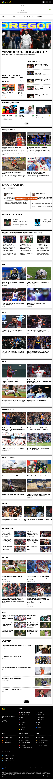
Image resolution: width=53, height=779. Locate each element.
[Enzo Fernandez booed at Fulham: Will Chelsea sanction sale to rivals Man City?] (39, 418)
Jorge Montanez (5, 536)
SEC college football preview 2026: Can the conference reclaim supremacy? (9, 247)
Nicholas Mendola (38, 74)
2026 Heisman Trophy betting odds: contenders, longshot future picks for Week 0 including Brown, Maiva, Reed (38, 600)
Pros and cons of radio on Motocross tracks (13, 475)
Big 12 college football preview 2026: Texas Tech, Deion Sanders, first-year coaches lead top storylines (43, 247)
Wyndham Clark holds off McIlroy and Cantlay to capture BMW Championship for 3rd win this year (8, 617)
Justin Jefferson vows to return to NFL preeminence (37, 304)
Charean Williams (5, 680)
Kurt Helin (37, 97)
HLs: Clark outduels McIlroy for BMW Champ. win (7, 624)
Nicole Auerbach (5, 56)
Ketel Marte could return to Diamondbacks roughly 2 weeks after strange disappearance (13, 381)
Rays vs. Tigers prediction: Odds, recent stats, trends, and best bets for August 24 (13, 599)
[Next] (23, 81)
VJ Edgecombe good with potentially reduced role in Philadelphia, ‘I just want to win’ (38, 332)
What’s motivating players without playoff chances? (11, 520)
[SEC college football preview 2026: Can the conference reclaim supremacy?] (9, 239)
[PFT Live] (43, 109)
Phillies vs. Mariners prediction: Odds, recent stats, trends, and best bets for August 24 (38, 575)
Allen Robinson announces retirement (11, 678)
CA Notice (14, 768)
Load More (26, 701)
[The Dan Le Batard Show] (9, 109)
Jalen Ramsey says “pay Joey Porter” (11, 656)
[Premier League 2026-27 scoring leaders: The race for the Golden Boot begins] (39, 439)
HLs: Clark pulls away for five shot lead (7, 631)
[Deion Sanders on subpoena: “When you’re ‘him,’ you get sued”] (43, 649)
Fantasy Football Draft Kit (37, 16)
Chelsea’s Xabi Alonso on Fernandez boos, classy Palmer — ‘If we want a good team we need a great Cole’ (13, 429)
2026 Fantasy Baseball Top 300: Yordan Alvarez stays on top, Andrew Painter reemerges (32, 533)
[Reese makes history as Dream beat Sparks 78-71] (30, 66)
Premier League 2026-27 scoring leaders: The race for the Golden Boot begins (38, 449)
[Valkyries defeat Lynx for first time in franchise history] (30, 81)
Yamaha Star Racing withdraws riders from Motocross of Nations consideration (38, 494)
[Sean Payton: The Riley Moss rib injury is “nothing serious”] (43, 671)
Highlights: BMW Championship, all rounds (31, 617)
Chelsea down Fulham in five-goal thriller (42, 72)
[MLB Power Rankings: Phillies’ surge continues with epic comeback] (39, 164)
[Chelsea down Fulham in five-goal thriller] (30, 73)
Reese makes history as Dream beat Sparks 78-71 (41, 65)
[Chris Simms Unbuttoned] (26, 109)
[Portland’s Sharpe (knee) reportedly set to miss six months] (30, 96)
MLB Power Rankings (17, 16)
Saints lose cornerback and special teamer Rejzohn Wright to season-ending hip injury (38, 283)
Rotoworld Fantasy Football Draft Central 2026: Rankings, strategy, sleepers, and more (32, 541)
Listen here (46, 224)
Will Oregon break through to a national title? (24, 51)
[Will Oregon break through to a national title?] (26, 35)
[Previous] (21, 81)
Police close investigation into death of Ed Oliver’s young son (13, 304)
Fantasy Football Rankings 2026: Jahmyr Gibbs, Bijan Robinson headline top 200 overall (8, 541)
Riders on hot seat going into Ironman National (11, 173)
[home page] (6, 2)
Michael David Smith (6, 287)
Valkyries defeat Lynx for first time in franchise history (42, 80)
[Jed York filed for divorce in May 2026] (43, 693)
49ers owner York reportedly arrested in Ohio (42, 87)
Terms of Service (19, 768)
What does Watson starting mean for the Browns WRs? (7, 548)
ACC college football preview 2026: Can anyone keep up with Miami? (25, 247)
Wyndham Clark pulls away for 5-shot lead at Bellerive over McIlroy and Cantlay (32, 624)
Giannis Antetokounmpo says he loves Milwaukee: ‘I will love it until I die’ (12, 331)
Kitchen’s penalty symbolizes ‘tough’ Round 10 (38, 476)
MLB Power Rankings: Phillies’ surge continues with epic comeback (36, 173)
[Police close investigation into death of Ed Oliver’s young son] (14, 294)
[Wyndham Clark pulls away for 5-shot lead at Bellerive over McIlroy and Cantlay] (45, 625)
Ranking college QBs (27, 16)
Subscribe (4, 720)
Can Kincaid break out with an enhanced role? (32, 548)
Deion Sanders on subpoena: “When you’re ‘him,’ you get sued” (16, 646)
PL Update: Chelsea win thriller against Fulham (37, 148)
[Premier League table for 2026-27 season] (14, 439)
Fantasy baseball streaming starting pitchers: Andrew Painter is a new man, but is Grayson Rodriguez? (39, 381)
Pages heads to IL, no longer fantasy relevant (36, 401)
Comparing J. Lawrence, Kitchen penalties (13, 494)
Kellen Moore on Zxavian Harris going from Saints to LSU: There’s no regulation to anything (13, 284)
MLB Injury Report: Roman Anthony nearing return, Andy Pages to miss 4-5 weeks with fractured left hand (7, 533)
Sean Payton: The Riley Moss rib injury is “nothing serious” (17, 667)
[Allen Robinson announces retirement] (43, 682)
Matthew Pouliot (30, 536)
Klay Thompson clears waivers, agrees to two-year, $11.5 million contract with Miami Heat (13, 352)
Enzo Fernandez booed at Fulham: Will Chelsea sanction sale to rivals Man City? (38, 428)
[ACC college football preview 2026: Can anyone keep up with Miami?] (26, 239)
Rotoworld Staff (5, 543)
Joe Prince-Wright (45, 74)
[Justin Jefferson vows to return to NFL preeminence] (39, 294)
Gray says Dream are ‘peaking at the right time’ (33, 520)
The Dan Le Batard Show (7, 116)
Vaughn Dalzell (30, 606)
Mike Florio (37, 89)
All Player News (11, 188)
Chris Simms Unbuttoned (22, 116)
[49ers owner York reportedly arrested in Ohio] (30, 88)
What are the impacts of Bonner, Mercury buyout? (12, 148)
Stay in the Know (5, 714)
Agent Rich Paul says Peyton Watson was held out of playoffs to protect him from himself (38, 352)
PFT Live (38, 115)
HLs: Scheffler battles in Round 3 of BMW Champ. (32, 632)
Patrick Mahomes (40, 193)
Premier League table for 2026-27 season (13, 448)
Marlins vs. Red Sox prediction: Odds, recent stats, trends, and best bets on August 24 (13, 401)
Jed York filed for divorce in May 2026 (12, 689)
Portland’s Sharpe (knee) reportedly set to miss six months (41, 95)
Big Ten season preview (6, 16)
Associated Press (38, 67)
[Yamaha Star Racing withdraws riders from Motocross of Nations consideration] (39, 485)
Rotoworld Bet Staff (6, 403)
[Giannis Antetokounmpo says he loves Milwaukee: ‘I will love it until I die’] (14, 321)
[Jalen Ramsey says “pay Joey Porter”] (43, 660)
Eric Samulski (29, 384)
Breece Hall (10, 193)
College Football (7, 244)
